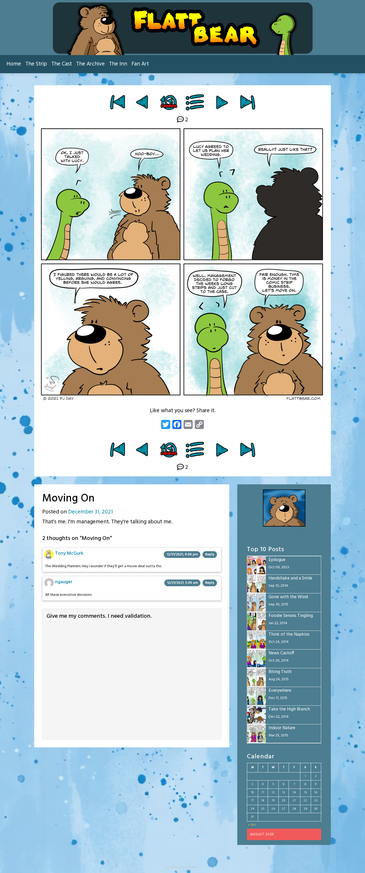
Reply (209, 554)
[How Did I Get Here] (117, 102)
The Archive (90, 64)
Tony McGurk (69, 553)
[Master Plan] (222, 102)
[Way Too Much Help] (143, 102)
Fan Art (140, 64)
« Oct (252, 824)
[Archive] (195, 102)
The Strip (36, 64)
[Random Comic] (168, 102)
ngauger (63, 582)
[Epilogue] (248, 102)
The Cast (61, 64)
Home (13, 64)
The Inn (118, 64)
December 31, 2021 (90, 512)
